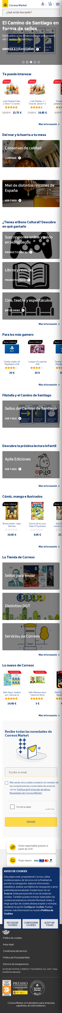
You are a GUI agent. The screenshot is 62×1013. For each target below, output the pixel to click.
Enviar (31, 821)
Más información (48, 124)
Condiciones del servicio (15, 951)
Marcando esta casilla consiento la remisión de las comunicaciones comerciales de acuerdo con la (34, 787)
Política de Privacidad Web (16, 957)
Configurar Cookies (31, 923)
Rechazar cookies (12, 923)
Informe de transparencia (15, 964)
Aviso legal (8, 944)
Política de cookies (12, 938)
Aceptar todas (50, 923)
